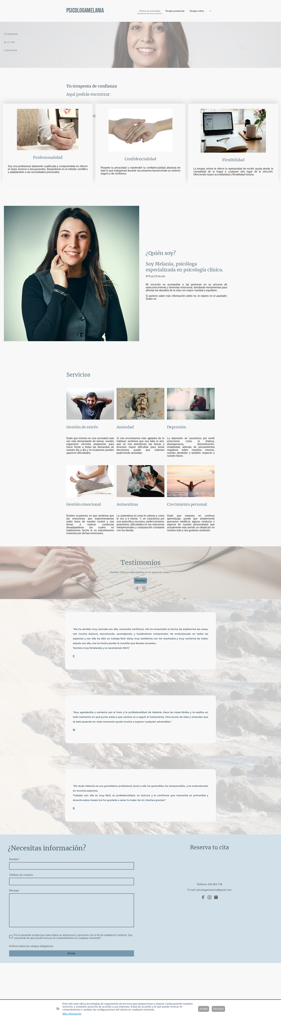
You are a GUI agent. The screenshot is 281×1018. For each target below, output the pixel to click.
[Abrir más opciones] (210, 11)
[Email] (216, 897)
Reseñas (140, 580)
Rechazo (218, 1008)
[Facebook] (137, 588)
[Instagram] (144, 588)
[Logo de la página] (90, 17)
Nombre (14, 859)
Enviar (71, 953)
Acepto (204, 1008)
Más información (71, 1013)
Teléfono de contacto (21, 875)
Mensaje (14, 890)
